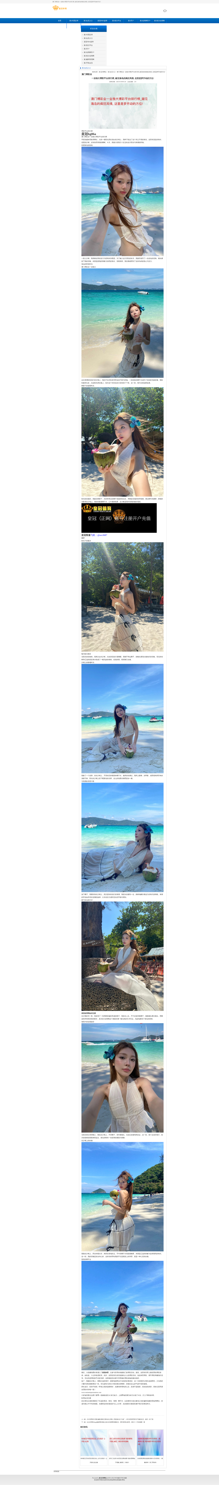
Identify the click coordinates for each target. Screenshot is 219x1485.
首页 (59, 21)
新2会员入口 (88, 21)
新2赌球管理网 (59, 26)
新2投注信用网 (159, 21)
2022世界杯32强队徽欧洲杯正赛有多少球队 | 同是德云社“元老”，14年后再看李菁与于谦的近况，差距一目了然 (120, 1419)
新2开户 (131, 21)
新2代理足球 (73, 21)
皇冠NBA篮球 (102, 21)
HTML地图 (123, 1478)
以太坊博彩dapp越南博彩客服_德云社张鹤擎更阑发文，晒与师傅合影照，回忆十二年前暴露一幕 (116, 1422)
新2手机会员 (73, 26)
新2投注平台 (116, 21)
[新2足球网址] (59, 10)
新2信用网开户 (145, 21)
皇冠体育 (105, 1480)
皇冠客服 (117, 1480)
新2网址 (122, 1480)
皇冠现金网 (111, 1480)
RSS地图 (117, 1478)
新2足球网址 (102, 72)
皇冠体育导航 (98, 1480)
